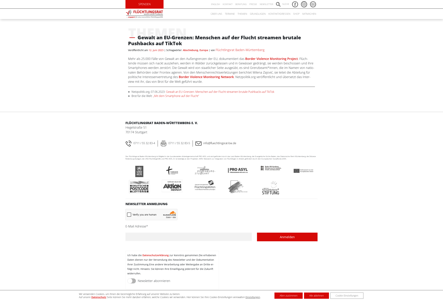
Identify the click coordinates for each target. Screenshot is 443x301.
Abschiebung (190, 50)
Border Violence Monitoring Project (271, 59)
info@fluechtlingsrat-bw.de (219, 143)
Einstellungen (253, 297)
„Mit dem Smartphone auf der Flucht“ (176, 96)
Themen (242, 13)
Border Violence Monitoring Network (206, 77)
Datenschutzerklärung (155, 255)
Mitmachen (309, 13)
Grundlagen (258, 13)
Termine (230, 13)
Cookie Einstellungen (347, 295)
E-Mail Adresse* (136, 226)
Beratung (241, 4)
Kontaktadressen (279, 13)
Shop (296, 13)
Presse (253, 4)
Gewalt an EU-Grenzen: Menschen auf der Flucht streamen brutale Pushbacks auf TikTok (220, 92)
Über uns (216, 13)
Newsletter (266, 4)
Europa (204, 50)
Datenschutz (98, 297)
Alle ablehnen (316, 295)
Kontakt (228, 4)
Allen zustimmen (288, 295)
